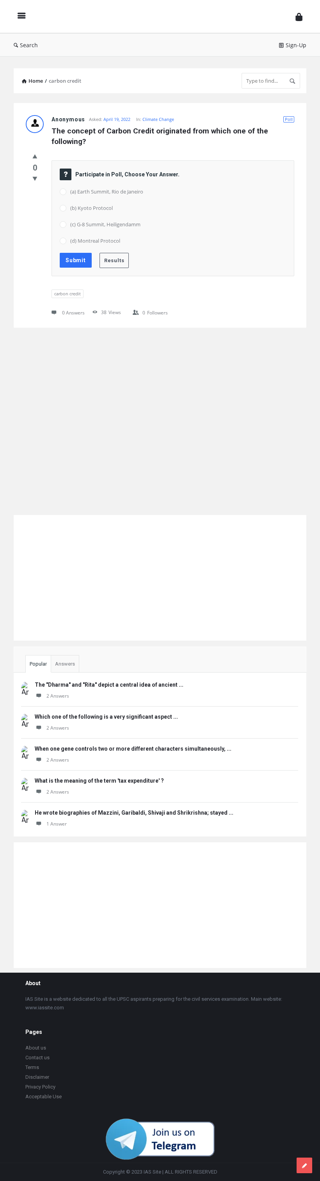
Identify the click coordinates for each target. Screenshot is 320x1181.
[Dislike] (34, 178)
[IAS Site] (162, 16)
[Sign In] (298, 16)
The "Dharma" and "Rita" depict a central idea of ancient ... (109, 685)
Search (29, 45)
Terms (32, 1067)
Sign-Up (296, 45)
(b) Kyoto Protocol (91, 207)
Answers (65, 664)
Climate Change (158, 119)
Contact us (37, 1057)
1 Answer (56, 823)
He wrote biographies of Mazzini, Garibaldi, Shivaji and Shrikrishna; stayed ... (134, 813)
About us (35, 1048)
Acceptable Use (43, 1096)
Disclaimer (37, 1077)
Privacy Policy (40, 1087)
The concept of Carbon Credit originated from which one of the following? (161, 136)
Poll (289, 119)
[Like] (34, 156)
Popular (38, 664)
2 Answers (57, 696)
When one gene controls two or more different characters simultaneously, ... (133, 749)
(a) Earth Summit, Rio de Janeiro (106, 191)
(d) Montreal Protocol (95, 240)
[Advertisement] (160, 419)
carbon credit (67, 294)
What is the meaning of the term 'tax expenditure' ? (99, 781)
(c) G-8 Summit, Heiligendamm (105, 224)
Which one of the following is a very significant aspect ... (106, 717)
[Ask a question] (304, 1165)
